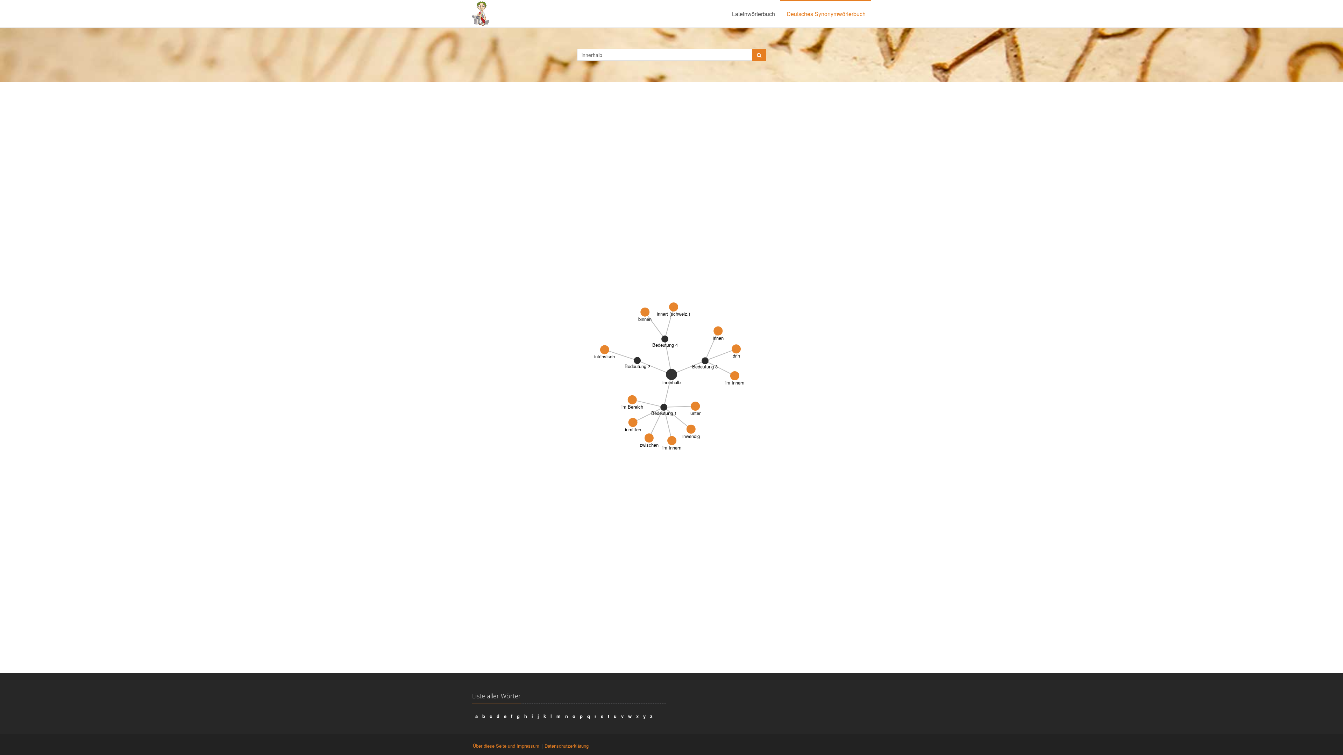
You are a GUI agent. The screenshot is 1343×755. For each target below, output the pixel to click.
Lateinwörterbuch (753, 14)
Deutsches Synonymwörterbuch (826, 14)
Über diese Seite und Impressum (506, 745)
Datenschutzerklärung (567, 745)
